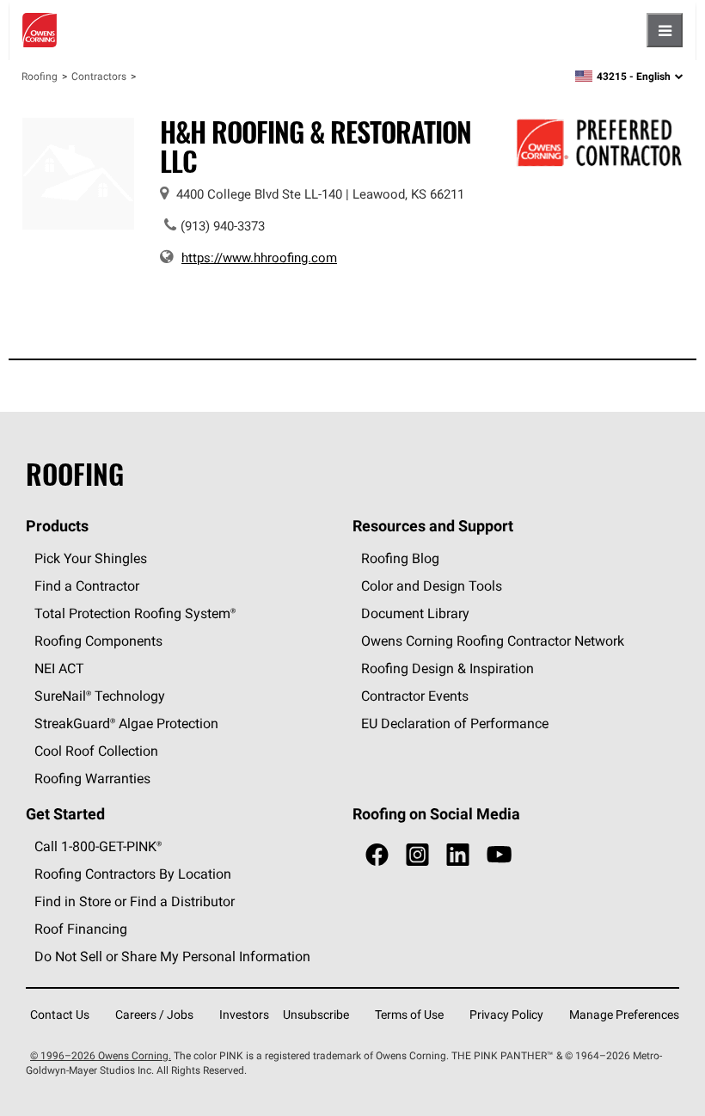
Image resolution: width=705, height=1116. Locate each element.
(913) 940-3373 (223, 226)
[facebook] (377, 855)
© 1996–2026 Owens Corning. (100, 1055)
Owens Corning (39, 30)
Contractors (98, 76)
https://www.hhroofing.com (259, 257)
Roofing (39, 76)
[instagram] (417, 855)
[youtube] (499, 855)
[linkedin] (458, 855)
